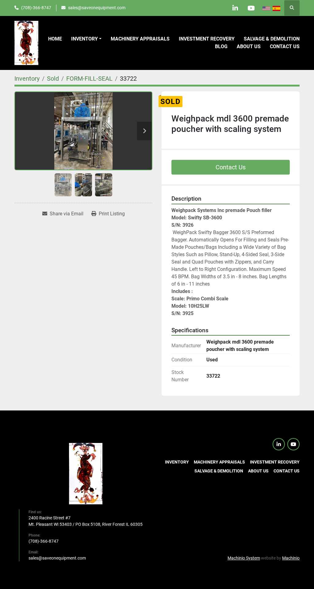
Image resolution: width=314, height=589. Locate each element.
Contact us (285, 46)
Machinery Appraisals (140, 39)
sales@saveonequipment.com (96, 7)
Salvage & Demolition (272, 39)
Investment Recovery (207, 39)
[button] (86, 39)
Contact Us (231, 167)
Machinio (291, 558)
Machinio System (244, 558)
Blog (221, 46)
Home (55, 39)
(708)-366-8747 (36, 7)
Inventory (84, 39)
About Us (249, 46)
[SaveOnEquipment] (85, 473)
